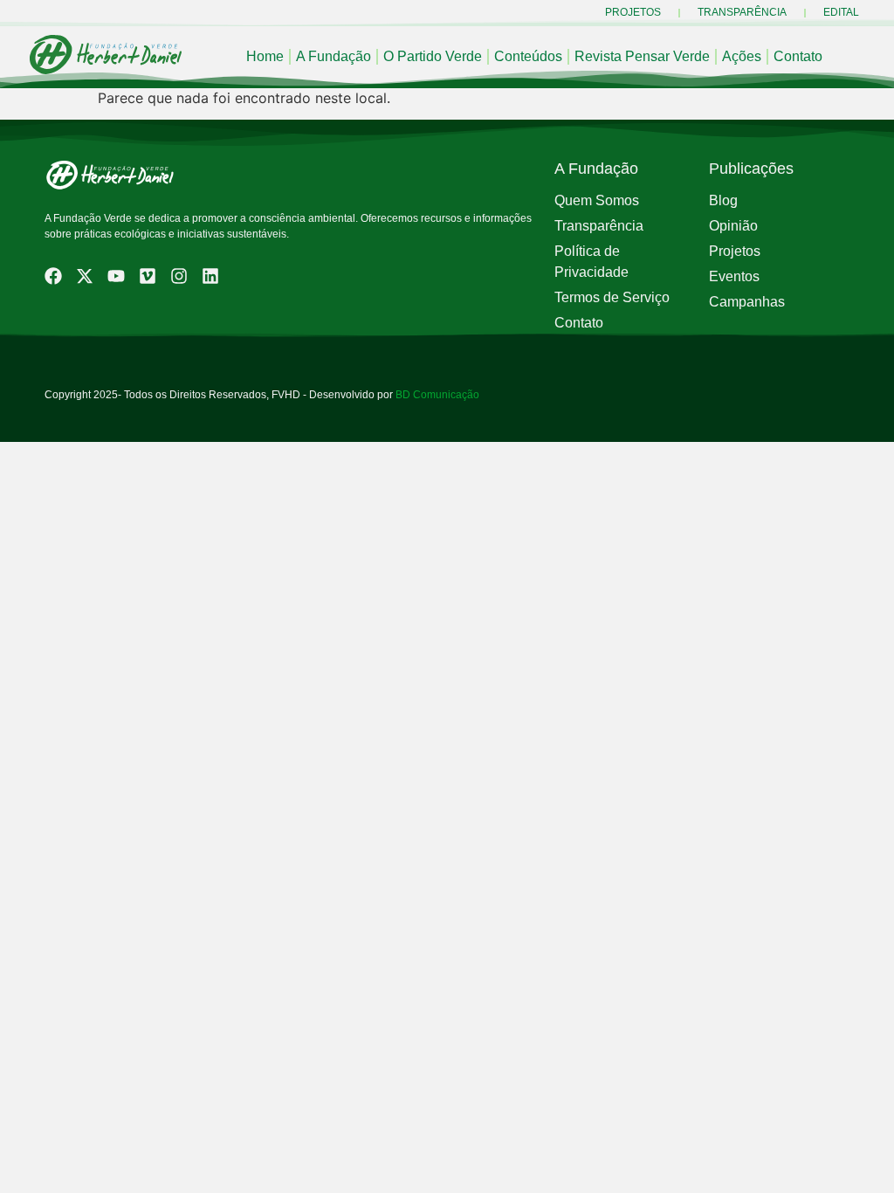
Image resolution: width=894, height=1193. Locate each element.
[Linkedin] (210, 276)
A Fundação (333, 56)
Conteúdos (528, 56)
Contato (798, 56)
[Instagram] (179, 276)
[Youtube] (116, 276)
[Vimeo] (147, 276)
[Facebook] (53, 276)
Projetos (633, 12)
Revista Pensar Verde (642, 56)
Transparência (742, 12)
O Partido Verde (432, 56)
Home (265, 56)
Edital (841, 12)
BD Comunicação (436, 395)
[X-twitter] (84, 276)
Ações (741, 56)
